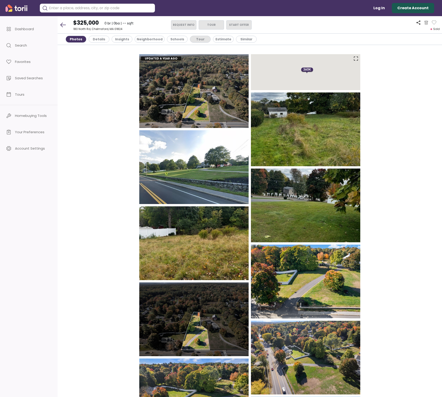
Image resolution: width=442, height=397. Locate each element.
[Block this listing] (426, 23)
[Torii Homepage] (20, 8)
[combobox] (101, 8)
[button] (29, 29)
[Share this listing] (418, 22)
